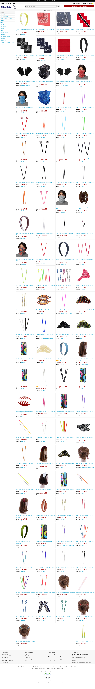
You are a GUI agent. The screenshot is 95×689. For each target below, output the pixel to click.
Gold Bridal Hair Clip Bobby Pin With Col (25, 310)
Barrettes (2, 20)
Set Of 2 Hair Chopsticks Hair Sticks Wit (25, 133)
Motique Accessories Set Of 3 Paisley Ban (25, 55)
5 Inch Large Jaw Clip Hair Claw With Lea (45, 359)
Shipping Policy (5, 657)
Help (14, 3)
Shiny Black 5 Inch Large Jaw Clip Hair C (65, 334)
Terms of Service (5, 659)
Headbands (3, 26)
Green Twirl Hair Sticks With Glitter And (64, 616)
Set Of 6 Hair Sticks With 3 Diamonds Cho (25, 463)
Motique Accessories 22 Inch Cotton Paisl (45, 29)
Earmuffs (2, 28)
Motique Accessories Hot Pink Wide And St (85, 285)
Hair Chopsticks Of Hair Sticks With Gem (45, 207)
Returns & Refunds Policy (7, 656)
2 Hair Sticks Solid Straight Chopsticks (44, 233)
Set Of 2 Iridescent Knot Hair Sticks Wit (24, 359)
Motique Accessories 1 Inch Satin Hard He (85, 55)
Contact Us (83, 3)
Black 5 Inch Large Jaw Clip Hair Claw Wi (65, 463)
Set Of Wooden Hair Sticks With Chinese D (85, 463)
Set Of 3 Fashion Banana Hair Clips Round (45, 515)
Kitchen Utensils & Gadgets (6, 18)
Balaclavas (2, 34)
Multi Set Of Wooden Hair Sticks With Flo (25, 489)
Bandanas (2, 44)
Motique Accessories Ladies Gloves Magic (25, 81)
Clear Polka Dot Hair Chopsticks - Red (44, 259)
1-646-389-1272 (78, 656)
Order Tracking (76, 3)
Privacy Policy (5, 654)
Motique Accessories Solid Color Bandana (65, 55)
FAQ (11, 3)
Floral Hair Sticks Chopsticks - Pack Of (84, 233)
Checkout (89, 3)
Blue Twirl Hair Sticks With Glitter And (24, 616)
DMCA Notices (5, 662)
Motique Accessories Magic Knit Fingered (65, 81)
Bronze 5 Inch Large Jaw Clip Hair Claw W (85, 310)
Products (23, 547)
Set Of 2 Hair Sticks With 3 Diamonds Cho (65, 107)
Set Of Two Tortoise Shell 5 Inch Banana (45, 310)
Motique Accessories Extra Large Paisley (65, 29)
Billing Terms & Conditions (7, 660)
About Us (7, 3)
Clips (1, 22)
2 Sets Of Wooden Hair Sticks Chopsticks (25, 334)
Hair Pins (2, 24)
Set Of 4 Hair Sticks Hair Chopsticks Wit (84, 158)
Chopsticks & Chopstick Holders (7, 42)
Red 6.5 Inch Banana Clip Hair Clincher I (25, 411)
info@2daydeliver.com (80, 657)
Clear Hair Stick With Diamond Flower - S (85, 592)
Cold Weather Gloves (5, 36)
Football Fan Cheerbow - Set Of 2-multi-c (45, 616)
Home (2, 3)
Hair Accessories (4, 16)
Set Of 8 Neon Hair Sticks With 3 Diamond (45, 285)
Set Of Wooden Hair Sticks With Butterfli (84, 616)
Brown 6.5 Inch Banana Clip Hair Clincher (85, 207)
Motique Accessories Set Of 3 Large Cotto (85, 29)
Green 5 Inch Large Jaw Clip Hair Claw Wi (85, 334)
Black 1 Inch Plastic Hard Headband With (85, 359)
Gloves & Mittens (4, 32)
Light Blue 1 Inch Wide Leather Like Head (65, 359)
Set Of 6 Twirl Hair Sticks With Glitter (64, 285)
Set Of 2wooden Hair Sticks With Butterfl (25, 285)
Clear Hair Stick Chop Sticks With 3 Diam (45, 567)
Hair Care (2, 14)
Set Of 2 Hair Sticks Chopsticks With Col (25, 182)
